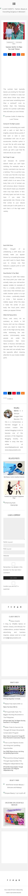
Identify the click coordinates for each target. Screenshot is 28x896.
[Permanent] (14, 475)
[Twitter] (14, 607)
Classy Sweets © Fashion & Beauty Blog (13, 889)
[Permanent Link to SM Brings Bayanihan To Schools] (14, 691)
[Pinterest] (20, 607)
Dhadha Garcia (17, 624)
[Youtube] (17, 607)
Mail (7, 549)
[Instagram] (11, 607)
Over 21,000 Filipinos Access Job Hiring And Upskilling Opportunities (13, 752)
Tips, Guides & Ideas (17, 43)
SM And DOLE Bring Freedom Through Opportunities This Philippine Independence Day (13, 768)
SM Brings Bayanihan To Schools (11, 699)
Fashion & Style (10, 42)
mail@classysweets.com (13, 638)
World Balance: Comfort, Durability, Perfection (14, 477)
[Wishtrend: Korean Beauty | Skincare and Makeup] (14, 786)
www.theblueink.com (12, 447)
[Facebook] (8, 607)
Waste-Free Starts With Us (10, 707)
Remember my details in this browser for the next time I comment (12, 569)
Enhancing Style (14, 505)
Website (6, 556)
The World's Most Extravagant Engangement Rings (14, 497)
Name (8, 542)
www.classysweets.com (13, 450)
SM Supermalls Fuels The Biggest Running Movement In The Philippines (14, 721)
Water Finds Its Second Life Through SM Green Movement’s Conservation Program (14, 737)
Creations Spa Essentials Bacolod (13, 892)
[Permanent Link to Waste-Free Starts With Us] (12, 704)
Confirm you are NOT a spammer (10, 587)
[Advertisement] (14, 72)
